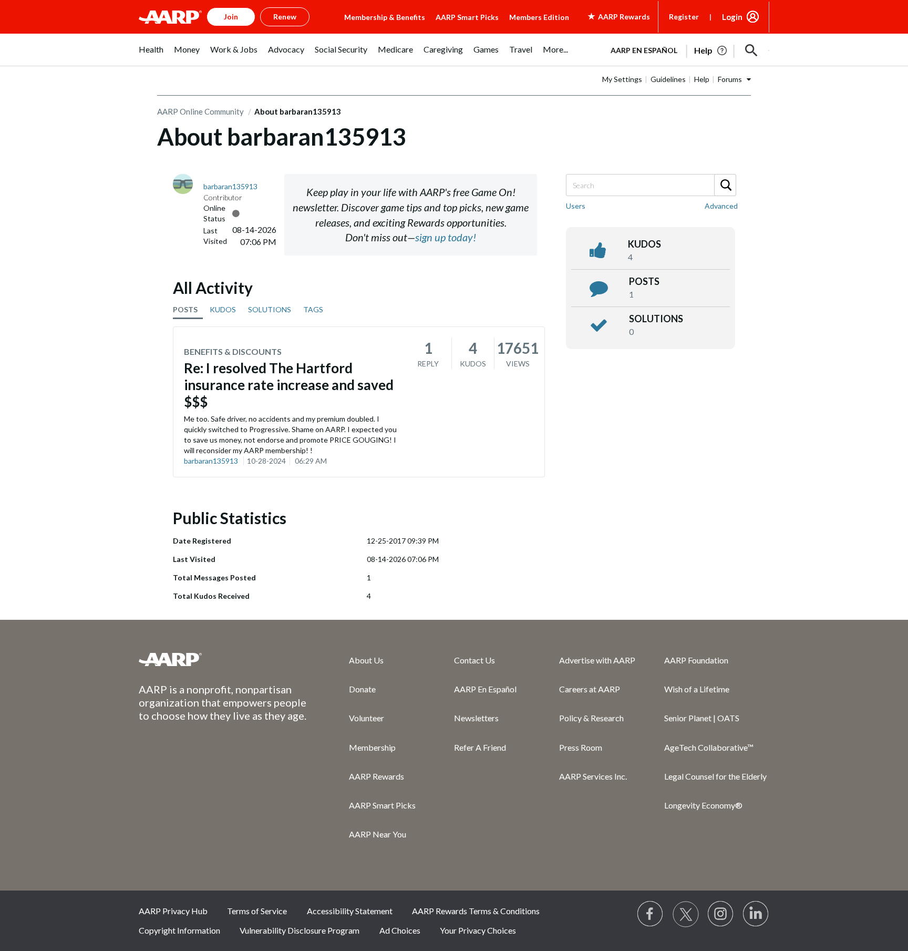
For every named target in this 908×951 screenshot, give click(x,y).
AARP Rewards (376, 776)
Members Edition (539, 17)
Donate (362, 689)
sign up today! (445, 237)
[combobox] (650, 185)
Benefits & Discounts (233, 351)
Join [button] (231, 16)
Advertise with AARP (597, 660)
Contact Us (474, 660)
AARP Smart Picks (467, 17)
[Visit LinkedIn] (756, 914)
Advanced (721, 205)
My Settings (622, 79)
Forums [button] (730, 79)
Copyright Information (179, 930)
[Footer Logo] (223, 659)
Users (575, 205)
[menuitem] (151, 55)
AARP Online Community (200, 111)
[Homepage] (170, 17)
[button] (751, 50)
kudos (644, 244)
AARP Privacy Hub (173, 911)
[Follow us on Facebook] (650, 914)
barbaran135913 (211, 460)
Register (684, 16)
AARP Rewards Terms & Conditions (476, 911)
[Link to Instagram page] (721, 914)
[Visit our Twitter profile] (686, 914)
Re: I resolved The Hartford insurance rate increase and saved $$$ (289, 385)
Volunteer (366, 718)
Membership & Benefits (384, 17)
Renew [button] (284, 16)
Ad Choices (399, 930)
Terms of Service (257, 911)
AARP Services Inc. (593, 776)
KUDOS (223, 309)
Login (732, 17)
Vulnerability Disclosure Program (299, 930)
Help (701, 79)
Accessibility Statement (350, 911)
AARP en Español (644, 50)
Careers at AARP (589, 689)
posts (644, 281)
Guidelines (668, 79)
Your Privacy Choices (478, 930)
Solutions (656, 318)
